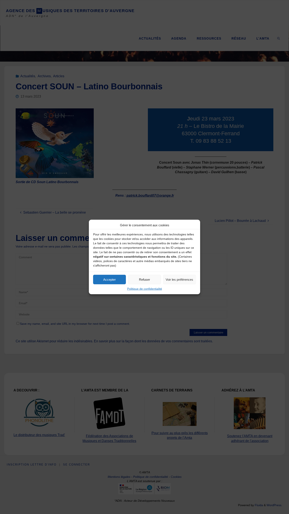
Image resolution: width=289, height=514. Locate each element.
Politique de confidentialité (144, 288)
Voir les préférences (179, 279)
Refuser (144, 279)
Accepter (109, 279)
